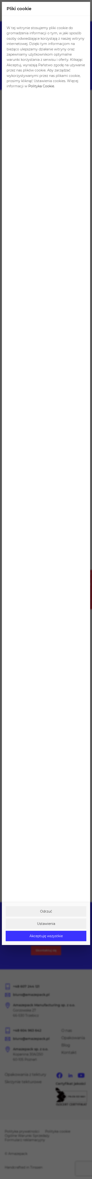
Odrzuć (46, 911)
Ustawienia (46, 924)
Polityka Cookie (41, 86)
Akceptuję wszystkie (46, 936)
